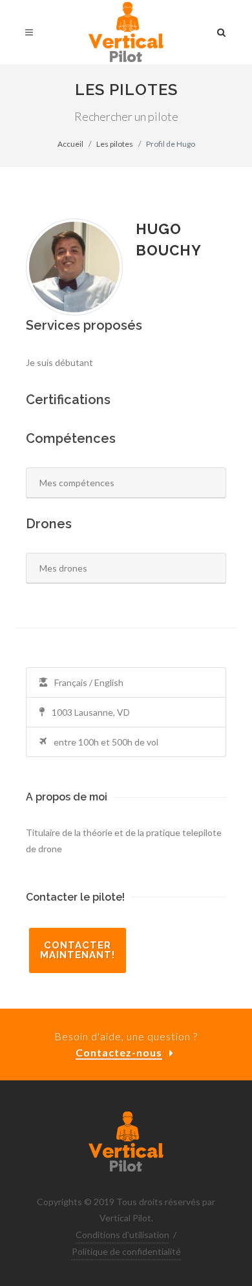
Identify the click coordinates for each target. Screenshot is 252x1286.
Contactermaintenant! (77, 950)
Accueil (70, 144)
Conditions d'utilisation (122, 1234)
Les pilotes (114, 144)
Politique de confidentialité (126, 1251)
